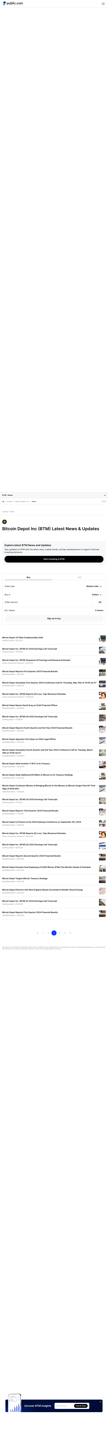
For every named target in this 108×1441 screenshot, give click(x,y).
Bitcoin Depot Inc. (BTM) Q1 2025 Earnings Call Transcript (29, 649)
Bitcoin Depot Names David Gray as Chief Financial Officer (29, 705)
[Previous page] (37, 932)
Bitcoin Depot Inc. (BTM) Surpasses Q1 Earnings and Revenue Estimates (36, 660)
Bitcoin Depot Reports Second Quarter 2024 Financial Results (31, 856)
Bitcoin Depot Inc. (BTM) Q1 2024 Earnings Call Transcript (29, 901)
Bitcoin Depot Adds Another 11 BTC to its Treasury (26, 763)
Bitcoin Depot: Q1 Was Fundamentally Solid (22, 637)
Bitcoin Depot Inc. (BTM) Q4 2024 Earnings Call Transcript (30, 716)
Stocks (10, 501)
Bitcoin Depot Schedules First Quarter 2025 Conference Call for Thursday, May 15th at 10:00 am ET (49, 683)
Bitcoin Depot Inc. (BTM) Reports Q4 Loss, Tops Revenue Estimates (34, 694)
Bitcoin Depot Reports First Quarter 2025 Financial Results (30, 671)
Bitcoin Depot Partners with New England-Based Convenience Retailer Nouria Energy (42, 890)
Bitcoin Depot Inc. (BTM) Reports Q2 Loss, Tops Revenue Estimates (34, 833)
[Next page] (70, 932)
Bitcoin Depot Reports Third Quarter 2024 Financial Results (30, 811)
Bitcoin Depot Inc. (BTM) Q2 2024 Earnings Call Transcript (29, 844)
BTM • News (7, 495)
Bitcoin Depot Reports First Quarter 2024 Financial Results (30, 912)
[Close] (100, 1402)
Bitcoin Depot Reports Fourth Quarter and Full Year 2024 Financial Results (37, 728)
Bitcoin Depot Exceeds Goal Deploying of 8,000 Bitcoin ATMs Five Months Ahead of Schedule (46, 867)
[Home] (13, 3)
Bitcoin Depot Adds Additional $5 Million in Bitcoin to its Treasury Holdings (37, 775)
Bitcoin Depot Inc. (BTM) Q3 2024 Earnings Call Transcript (29, 799)
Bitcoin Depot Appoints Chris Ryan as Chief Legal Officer (29, 739)
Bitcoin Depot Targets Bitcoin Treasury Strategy (25, 878)
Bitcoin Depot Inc (22, 501)
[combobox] (94, 586)
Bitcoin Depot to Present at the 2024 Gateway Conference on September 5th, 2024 (41, 822)
